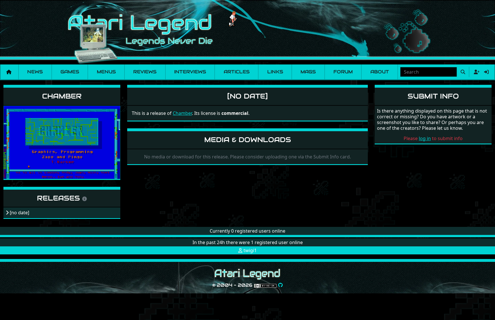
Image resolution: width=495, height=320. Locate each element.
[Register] (475, 72)
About (379, 72)
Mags (308, 72)
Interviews (190, 72)
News (35, 72)
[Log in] (486, 72)
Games (69, 72)
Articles (237, 72)
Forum (343, 72)
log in (425, 138)
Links (275, 72)
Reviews (144, 72)
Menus (106, 72)
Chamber (62, 96)
